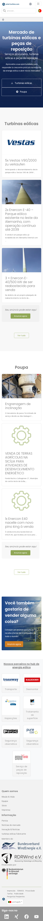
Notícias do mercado (11, 825)
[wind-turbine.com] (3, 19)
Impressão (11, 890)
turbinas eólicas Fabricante (14, 833)
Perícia (5, 820)
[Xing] (16, 916)
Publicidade (18, 893)
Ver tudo (21, 335)
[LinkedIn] (6, 916)
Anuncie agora (20, 316)
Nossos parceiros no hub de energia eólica (21, 665)
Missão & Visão (8, 796)
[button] (39, 10)
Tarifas (10, 893)
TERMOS (20, 890)
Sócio (4, 805)
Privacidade (30, 890)
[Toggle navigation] (38, 4)
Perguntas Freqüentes (16, 896)
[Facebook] (26, 916)
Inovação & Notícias (11, 829)
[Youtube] (36, 916)
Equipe (5, 801)
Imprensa (6, 809)
